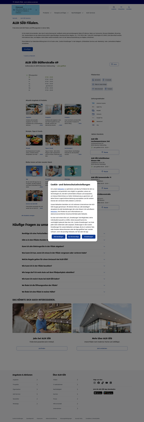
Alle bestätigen (58, 237)
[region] (72, 211)
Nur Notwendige (73, 237)
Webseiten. (54, 211)
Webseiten (61, 189)
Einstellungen (88, 237)
